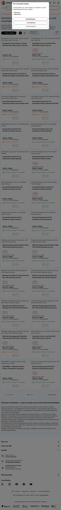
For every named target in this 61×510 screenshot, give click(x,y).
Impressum (17, 12)
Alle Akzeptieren (31, 26)
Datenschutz (17, 14)
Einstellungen (31, 19)
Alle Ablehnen (31, 22)
